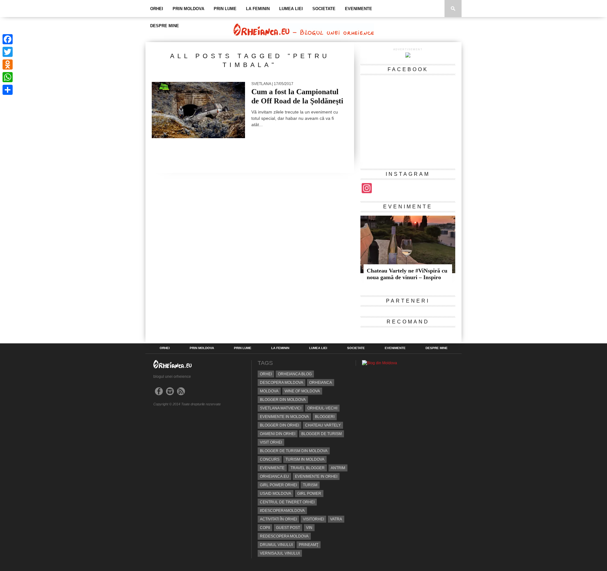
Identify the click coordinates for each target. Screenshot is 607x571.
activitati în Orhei (278, 519)
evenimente (272, 468)
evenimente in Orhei (316, 476)
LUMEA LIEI (291, 8)
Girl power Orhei (278, 485)
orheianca (320, 382)
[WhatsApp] (7, 77)
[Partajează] (7, 89)
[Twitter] (7, 52)
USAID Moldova (275, 493)
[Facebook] (7, 39)
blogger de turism (321, 434)
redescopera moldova (284, 536)
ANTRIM (338, 468)
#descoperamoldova (282, 510)
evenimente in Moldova (284, 416)
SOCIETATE (323, 8)
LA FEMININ (258, 8)
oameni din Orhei (277, 434)
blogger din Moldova (283, 399)
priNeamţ (308, 545)
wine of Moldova (302, 391)
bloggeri (324, 416)
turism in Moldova (304, 459)
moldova (269, 391)
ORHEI (156, 8)
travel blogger (308, 468)
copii (265, 527)
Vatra (336, 519)
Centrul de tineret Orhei (287, 502)
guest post (288, 527)
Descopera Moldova (281, 382)
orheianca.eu (274, 476)
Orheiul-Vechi (322, 408)
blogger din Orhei (279, 425)
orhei (266, 374)
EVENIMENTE (358, 8)
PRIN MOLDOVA (188, 8)
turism (310, 485)
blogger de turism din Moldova (294, 451)
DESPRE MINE (164, 25)
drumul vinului (276, 545)
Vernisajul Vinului (280, 553)
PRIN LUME (225, 8)
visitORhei (313, 519)
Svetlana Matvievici (280, 408)
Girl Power (309, 493)
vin (309, 527)
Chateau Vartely (323, 425)
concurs (269, 459)
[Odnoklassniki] (7, 64)
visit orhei (271, 442)
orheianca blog (295, 374)
